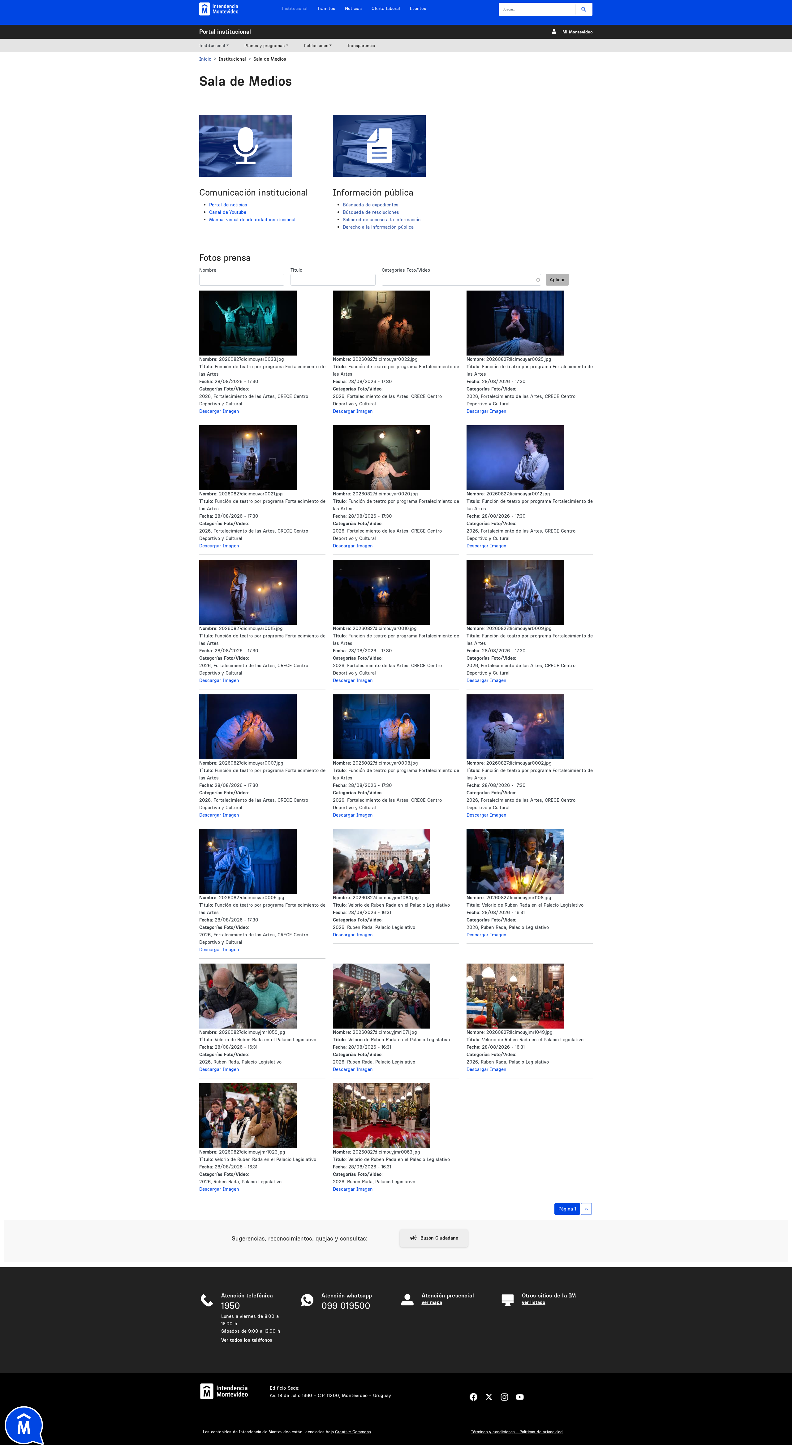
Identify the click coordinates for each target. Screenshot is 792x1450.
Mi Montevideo (577, 32)
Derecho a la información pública (378, 227)
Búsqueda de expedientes (370, 205)
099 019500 (345, 1305)
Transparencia (361, 45)
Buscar (583, 9)
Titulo (296, 270)
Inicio (205, 59)
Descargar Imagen (219, 411)
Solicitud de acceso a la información (382, 219)
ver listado (533, 1302)
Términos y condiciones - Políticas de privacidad (517, 1431)
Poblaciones (316, 45)
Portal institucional (225, 31)
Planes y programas (264, 45)
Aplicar (557, 280)
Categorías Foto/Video (406, 270)
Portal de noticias (228, 205)
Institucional (295, 8)
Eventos (418, 8)
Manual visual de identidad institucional (252, 219)
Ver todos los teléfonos (247, 1340)
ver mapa (432, 1302)
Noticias (353, 8)
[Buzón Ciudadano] (434, 1238)
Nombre (207, 270)
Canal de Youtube (227, 212)
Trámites (326, 8)
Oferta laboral (386, 8)
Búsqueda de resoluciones (371, 212)
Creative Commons (353, 1431)
